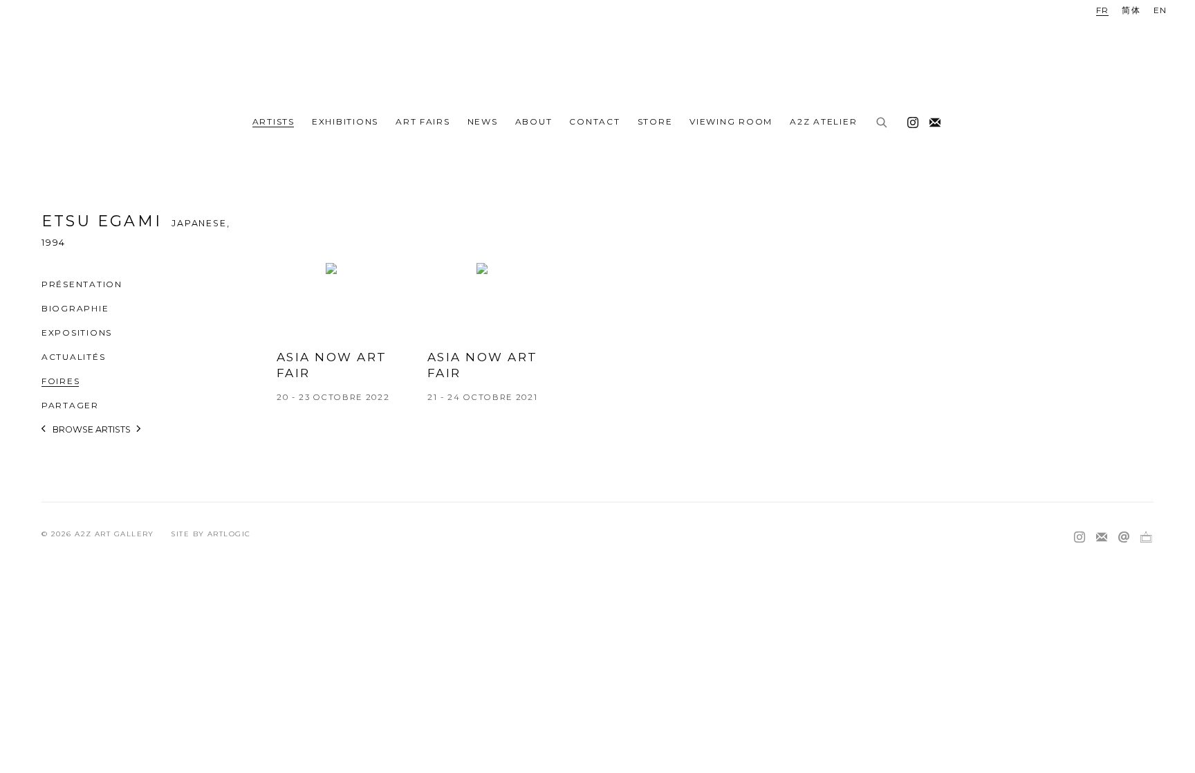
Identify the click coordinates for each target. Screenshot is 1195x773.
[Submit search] (882, 123)
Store (655, 121)
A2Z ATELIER (823, 121)
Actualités (73, 357)
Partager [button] (70, 405)
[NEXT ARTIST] (139, 431)
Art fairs (423, 121)
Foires (60, 381)
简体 (1131, 10)
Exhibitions (345, 121)
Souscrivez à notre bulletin (931, 120)
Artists (273, 121)
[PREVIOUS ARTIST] (43, 431)
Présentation (81, 284)
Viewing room (730, 121)
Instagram (909, 120)
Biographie (75, 308)
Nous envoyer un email (1123, 537)
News (482, 121)
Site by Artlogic (210, 533)
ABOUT (534, 121)
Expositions (76, 332)
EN (1160, 10)
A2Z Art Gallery (597, 53)
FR (1102, 10)
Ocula (1145, 537)
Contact (594, 121)
